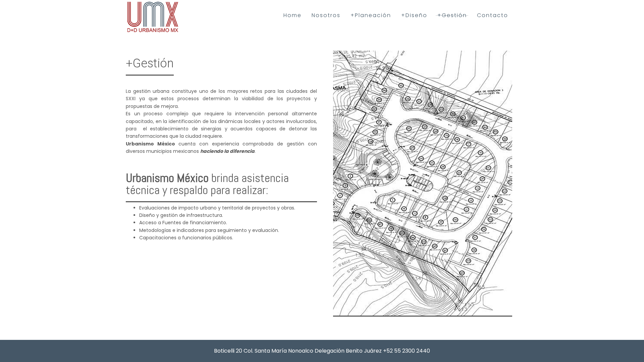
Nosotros (326, 15)
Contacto (492, 15)
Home (292, 15)
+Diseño (414, 15)
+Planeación (371, 15)
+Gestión (452, 15)
